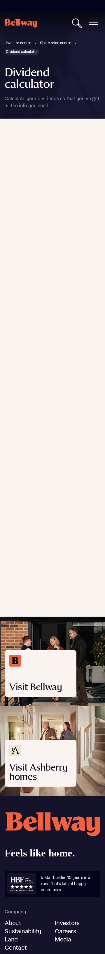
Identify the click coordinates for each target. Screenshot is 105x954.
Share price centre (55, 43)
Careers (65, 931)
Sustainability (23, 931)
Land (11, 940)
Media (63, 940)
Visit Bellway (35, 687)
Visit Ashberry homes (38, 772)
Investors (67, 923)
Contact (16, 948)
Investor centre (18, 43)
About (13, 923)
